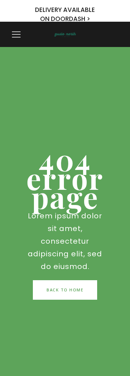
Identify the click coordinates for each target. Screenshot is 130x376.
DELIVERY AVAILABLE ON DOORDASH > (65, 14)
